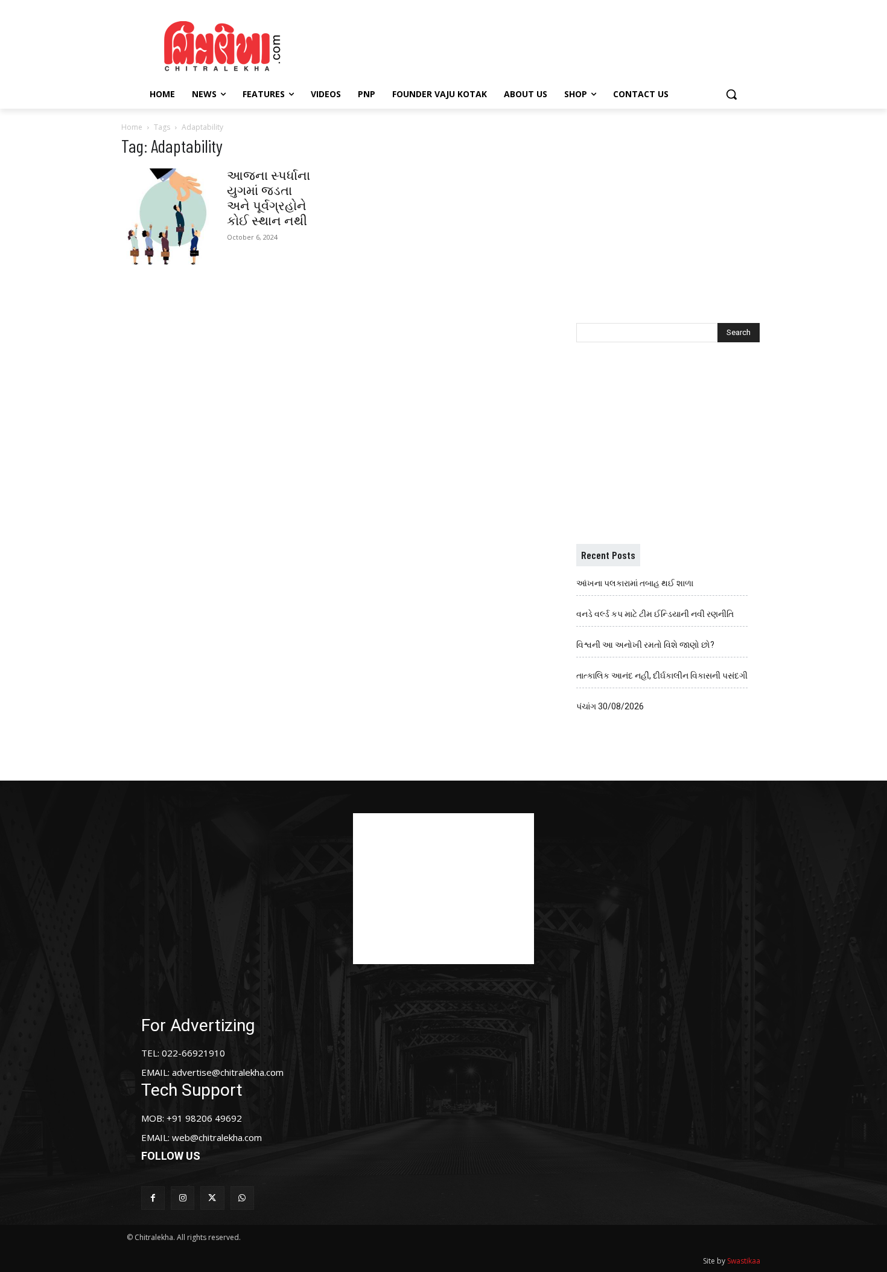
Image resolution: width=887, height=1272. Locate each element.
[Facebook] (153, 1198)
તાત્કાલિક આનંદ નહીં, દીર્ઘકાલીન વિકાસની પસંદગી (662, 675)
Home (131, 127)
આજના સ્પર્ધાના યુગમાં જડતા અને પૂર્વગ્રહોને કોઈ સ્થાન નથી (268, 198)
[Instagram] (182, 1198)
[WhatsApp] (242, 1198)
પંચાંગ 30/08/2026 (610, 706)
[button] (731, 94)
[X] (212, 1198)
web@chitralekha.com (217, 1137)
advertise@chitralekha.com (228, 1072)
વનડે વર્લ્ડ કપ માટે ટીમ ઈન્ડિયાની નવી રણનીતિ (655, 614)
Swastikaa (743, 1261)
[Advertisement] (545, 44)
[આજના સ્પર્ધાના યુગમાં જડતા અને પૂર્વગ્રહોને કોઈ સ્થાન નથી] (169, 216)
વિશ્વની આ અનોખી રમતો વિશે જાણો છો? (645, 645)
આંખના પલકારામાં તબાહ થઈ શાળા (634, 583)
